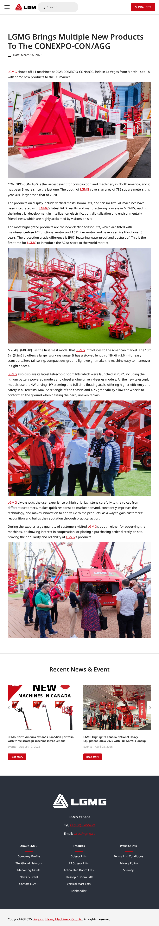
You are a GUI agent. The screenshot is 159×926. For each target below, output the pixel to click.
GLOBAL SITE (143, 7)
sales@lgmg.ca (84, 833)
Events (12, 746)
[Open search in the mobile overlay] (58, 7)
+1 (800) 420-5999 (82, 825)
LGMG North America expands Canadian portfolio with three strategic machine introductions (41, 739)
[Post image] (42, 707)
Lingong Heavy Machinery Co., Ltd (57, 919)
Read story (17, 757)
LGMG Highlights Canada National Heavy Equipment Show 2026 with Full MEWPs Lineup (114, 739)
